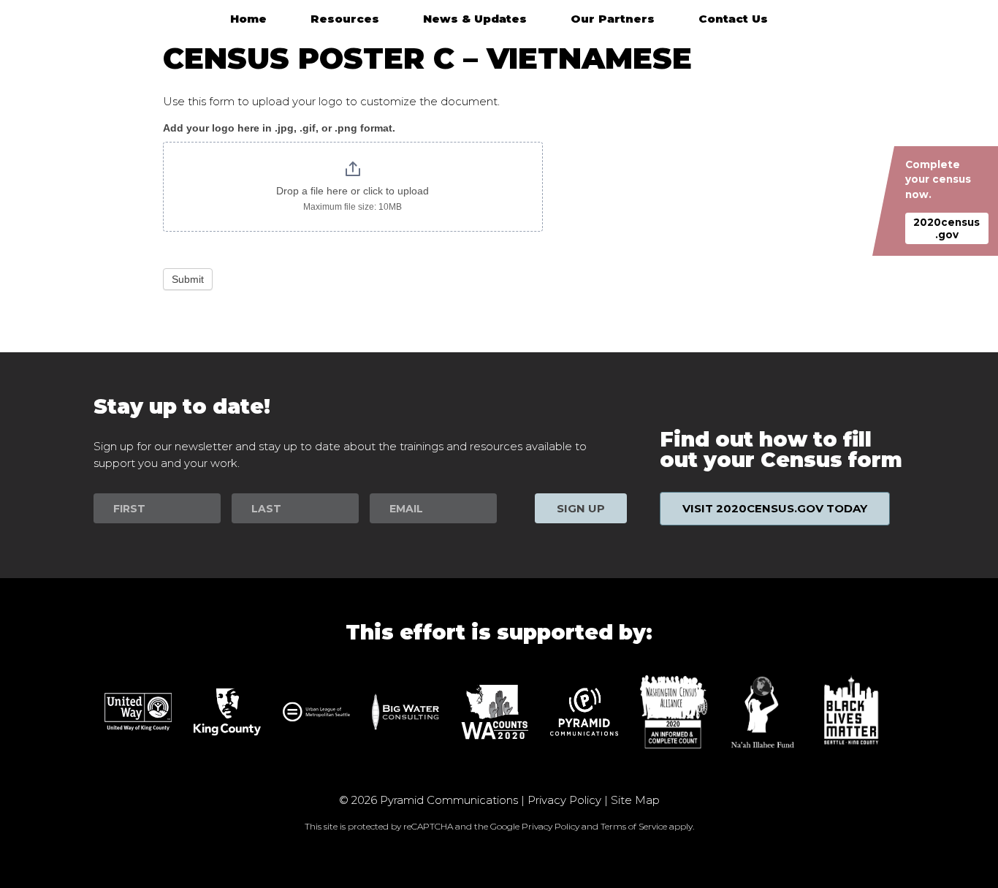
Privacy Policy (564, 800)
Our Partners (613, 19)
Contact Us (733, 19)
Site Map (635, 800)
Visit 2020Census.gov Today (774, 508)
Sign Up (581, 508)
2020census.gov (946, 228)
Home (248, 19)
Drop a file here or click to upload (352, 191)
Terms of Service (634, 826)
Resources (345, 19)
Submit (188, 279)
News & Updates (475, 19)
